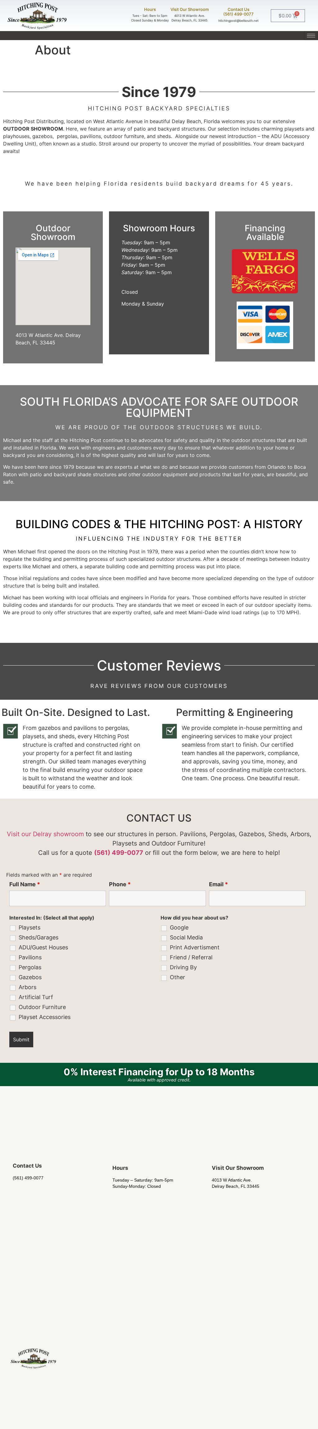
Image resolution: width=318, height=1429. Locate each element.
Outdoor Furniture (42, 1007)
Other (177, 977)
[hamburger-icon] (311, 35)
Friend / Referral (191, 957)
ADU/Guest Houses (43, 947)
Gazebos (30, 977)
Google (179, 927)
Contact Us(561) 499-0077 (238, 12)
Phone (120, 884)
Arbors (27, 987)
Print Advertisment (195, 947)
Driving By (183, 967)
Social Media (186, 937)
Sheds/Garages (38, 937)
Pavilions (30, 957)
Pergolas (30, 967)
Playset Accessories (44, 1017)
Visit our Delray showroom (45, 834)
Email (218, 884)
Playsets (29, 927)
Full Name (24, 884)
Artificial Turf (36, 997)
